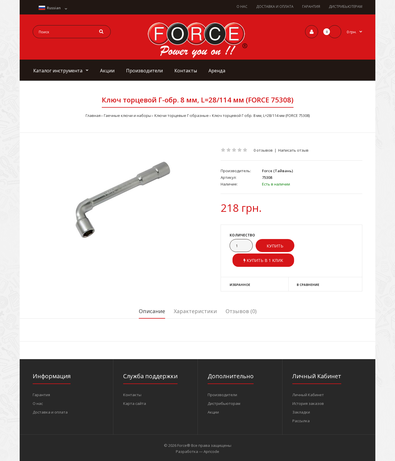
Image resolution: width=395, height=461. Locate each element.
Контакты (132, 394)
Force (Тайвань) (277, 170)
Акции (213, 412)
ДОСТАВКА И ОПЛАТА (275, 6)
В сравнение (308, 284)
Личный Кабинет (308, 394)
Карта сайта (134, 403)
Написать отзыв (293, 150)
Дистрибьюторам (224, 403)
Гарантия (41, 394)
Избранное (240, 284)
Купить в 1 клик (264, 260)
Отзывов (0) (241, 311)
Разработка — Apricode (197, 451)
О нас (38, 403)
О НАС (242, 6)
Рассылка (301, 420)
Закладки (301, 412)
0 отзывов (263, 150)
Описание (152, 311)
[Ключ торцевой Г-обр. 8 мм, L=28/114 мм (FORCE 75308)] (122, 198)
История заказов (308, 403)
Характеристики (195, 311)
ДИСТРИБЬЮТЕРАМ (345, 6)
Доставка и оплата (50, 412)
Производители (222, 394)
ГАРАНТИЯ (311, 6)
